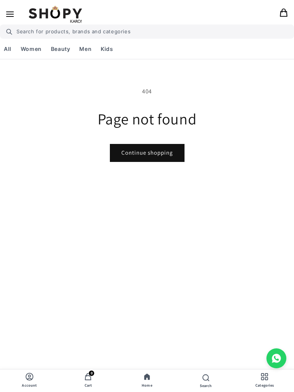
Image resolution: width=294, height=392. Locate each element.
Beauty (60, 49)
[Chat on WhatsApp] (276, 358)
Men (85, 49)
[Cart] (283, 14)
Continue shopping (147, 152)
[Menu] (10, 14)
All (7, 49)
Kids (107, 49)
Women (31, 49)
